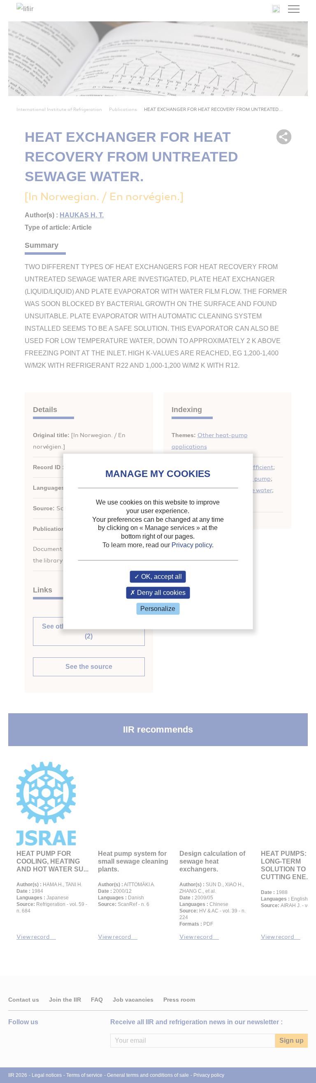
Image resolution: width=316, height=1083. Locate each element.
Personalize (157, 608)
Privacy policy (192, 545)
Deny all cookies (160, 592)
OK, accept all (160, 576)
